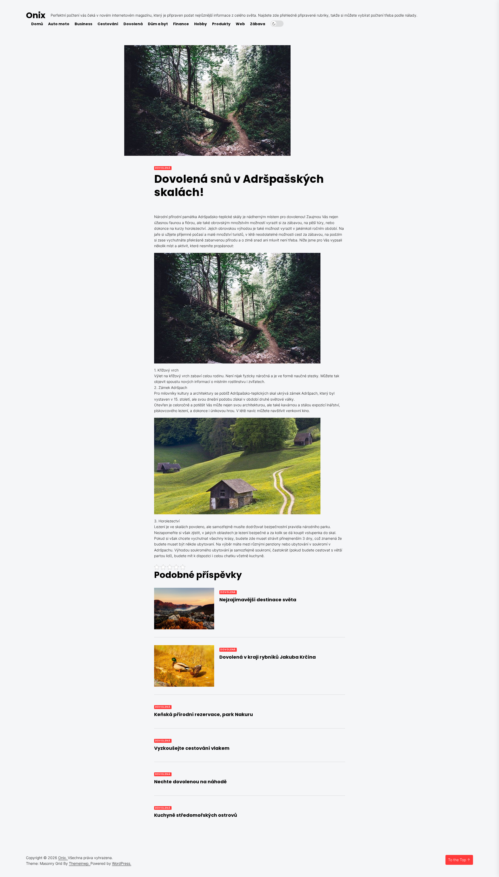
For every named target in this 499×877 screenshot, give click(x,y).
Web (240, 24)
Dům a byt (158, 24)
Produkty (221, 24)
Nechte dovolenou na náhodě (190, 781)
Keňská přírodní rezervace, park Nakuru (203, 714)
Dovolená (133, 24)
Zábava (257, 24)
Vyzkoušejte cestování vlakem (191, 748)
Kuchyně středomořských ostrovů (195, 815)
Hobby (200, 24)
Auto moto (58, 24)
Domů (37, 24)
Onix (35, 15)
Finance (181, 24)
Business (83, 24)
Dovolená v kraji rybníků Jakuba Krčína (267, 657)
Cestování (107, 24)
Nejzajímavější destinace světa (257, 599)
